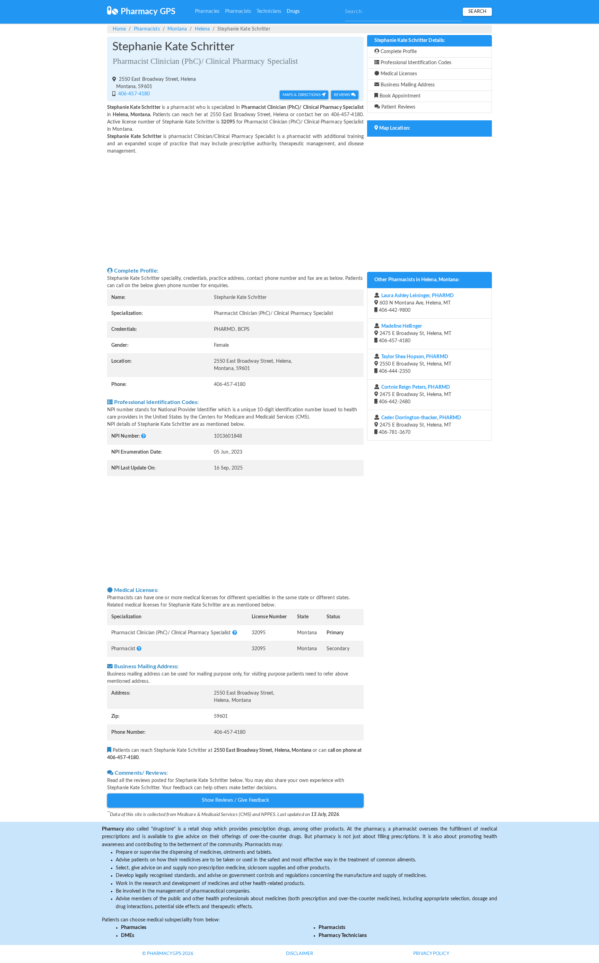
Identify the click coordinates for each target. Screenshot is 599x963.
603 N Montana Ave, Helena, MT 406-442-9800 (415, 303)
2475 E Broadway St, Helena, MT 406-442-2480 (414, 394)
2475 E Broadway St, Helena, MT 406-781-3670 (419, 425)
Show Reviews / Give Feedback (235, 800)
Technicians (269, 11)
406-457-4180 (133, 94)
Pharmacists (238, 11)
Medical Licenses (398, 73)
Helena (202, 29)
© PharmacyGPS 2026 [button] (168, 954)
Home (119, 29)
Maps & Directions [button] (302, 95)
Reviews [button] (342, 95)
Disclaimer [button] (299, 954)
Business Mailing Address (407, 85)
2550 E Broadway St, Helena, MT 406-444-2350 (414, 364)
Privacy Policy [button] (431, 954)
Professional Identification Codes (415, 62)
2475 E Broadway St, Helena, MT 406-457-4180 (414, 333)
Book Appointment (399, 96)
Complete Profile (398, 51)
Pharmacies (207, 11)
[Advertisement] (235, 210)
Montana (177, 29)
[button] (143, 436)
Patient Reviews (398, 107)
